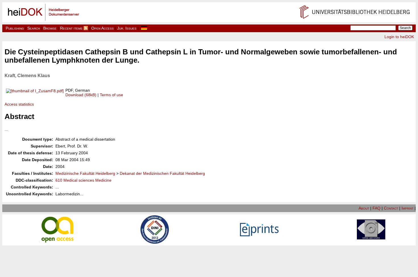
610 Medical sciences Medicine (83, 180)
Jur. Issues (126, 28)
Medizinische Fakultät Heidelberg (85, 173)
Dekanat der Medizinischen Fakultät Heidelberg (162, 173)
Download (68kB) (80, 95)
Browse (50, 28)
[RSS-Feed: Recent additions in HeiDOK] (86, 28)
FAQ (376, 208)
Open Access (102, 28)
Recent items (71, 28)
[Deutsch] (144, 28)
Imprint (407, 208)
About (364, 208)
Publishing (15, 28)
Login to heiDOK (399, 36)
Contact (391, 208)
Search (33, 28)
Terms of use (111, 95)
